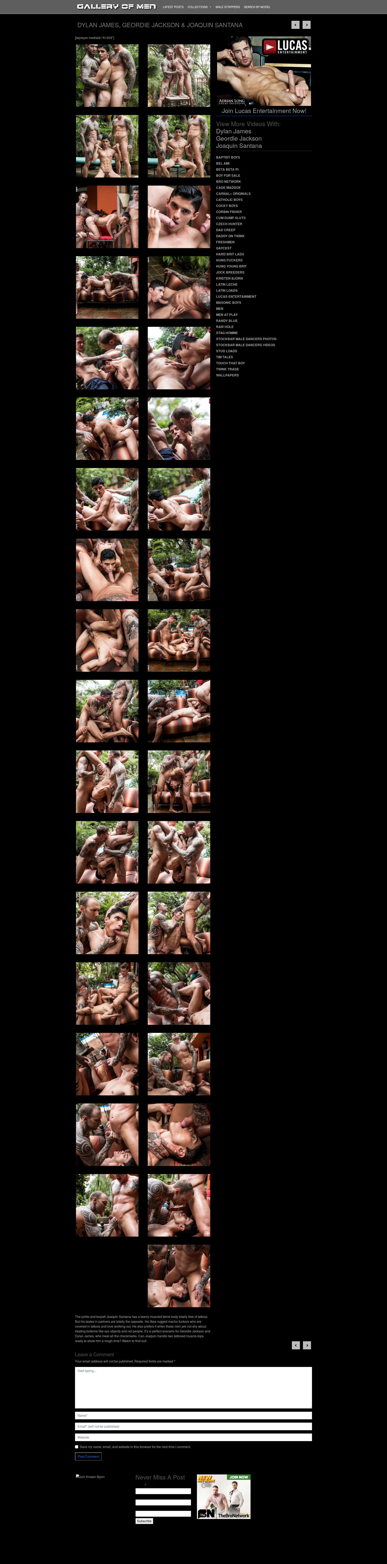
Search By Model (257, 7)
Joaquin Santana (239, 145)
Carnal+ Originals (233, 193)
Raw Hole (225, 326)
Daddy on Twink (230, 236)
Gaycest (224, 248)
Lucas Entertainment (236, 296)
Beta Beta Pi (227, 169)
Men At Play (227, 314)
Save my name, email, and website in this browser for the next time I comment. (135, 1446)
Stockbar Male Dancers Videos (245, 345)
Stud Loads (226, 351)
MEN (219, 308)
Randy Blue (227, 320)
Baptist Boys (228, 157)
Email (140, 1485)
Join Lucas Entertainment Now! (264, 110)
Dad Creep (225, 230)
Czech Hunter (229, 223)
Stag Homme (227, 332)
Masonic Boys (228, 302)
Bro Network (228, 181)
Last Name (143, 1508)
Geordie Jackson (239, 138)
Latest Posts (173, 7)
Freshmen (225, 242)
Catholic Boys (229, 199)
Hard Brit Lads (230, 254)
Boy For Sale (228, 175)
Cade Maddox (228, 187)
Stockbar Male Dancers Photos (246, 338)
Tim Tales (224, 357)
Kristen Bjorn (229, 278)
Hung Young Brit (231, 266)
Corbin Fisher (229, 211)
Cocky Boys (227, 205)
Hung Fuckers (229, 260)
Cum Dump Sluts (231, 217)
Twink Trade (227, 369)
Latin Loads (227, 290)
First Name (143, 1497)
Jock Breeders (230, 272)
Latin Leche (227, 284)
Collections (198, 7)
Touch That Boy (230, 363)
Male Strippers (228, 7)
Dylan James (233, 130)
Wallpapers (227, 375)
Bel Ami (222, 163)
